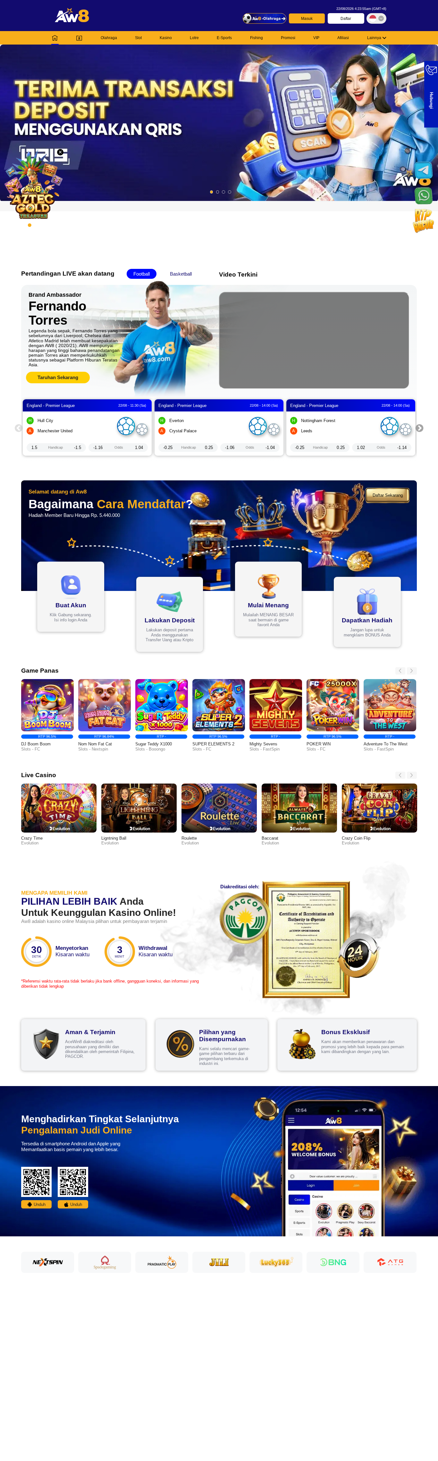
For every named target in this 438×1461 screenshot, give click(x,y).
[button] (219, 123)
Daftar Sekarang (388, 495)
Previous (18, 427)
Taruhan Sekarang (58, 377)
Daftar (346, 18)
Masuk (307, 18)
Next (419, 427)
